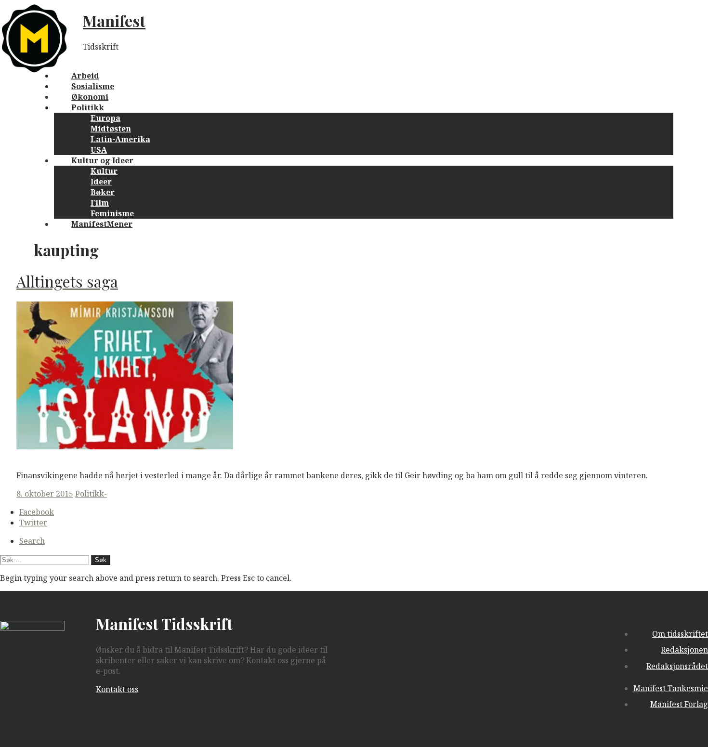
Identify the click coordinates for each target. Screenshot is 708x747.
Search (32, 541)
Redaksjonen (684, 649)
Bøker (103, 192)
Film (100, 202)
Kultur (104, 171)
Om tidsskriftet (680, 634)
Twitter (33, 522)
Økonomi (89, 97)
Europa (105, 118)
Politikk (87, 107)
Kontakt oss (117, 689)
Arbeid (85, 75)
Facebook (36, 512)
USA (99, 149)
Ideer (101, 181)
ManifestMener (101, 224)
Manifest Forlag (679, 704)
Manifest (114, 20)
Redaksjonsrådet (677, 666)
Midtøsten (111, 128)
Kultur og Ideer (102, 160)
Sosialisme (92, 86)
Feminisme (112, 213)
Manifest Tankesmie (670, 688)
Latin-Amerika (120, 139)
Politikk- (91, 493)
